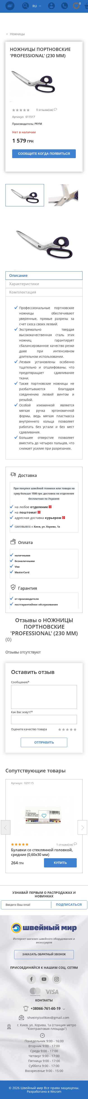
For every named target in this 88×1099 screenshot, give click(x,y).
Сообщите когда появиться (44, 153)
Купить (60, 863)
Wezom (55, 1091)
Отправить (44, 742)
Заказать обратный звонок (44, 954)
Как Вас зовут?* (22, 712)
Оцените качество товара (29, 729)
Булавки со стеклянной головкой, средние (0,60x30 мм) (42, 852)
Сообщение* (20, 682)
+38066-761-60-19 (45, 1008)
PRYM (38, 124)
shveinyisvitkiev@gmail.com (48, 1017)
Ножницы (17, 34)
